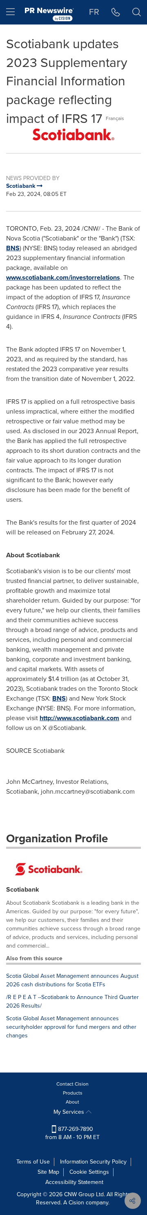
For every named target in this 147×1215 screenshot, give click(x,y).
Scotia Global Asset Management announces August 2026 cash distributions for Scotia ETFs (72, 980)
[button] (73, 134)
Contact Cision (72, 1084)
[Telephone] (115, 12)
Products (72, 1093)
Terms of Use (33, 1161)
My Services (69, 1112)
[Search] (136, 12)
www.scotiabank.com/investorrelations (63, 277)
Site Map (48, 1172)
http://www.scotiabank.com (79, 718)
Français (115, 118)
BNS (13, 248)
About (72, 1102)
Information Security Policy (93, 1161)
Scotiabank (22, 889)
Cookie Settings (89, 1172)
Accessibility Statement (74, 1182)
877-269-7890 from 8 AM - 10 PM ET (72, 1133)
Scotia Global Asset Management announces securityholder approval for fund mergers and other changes (71, 1027)
